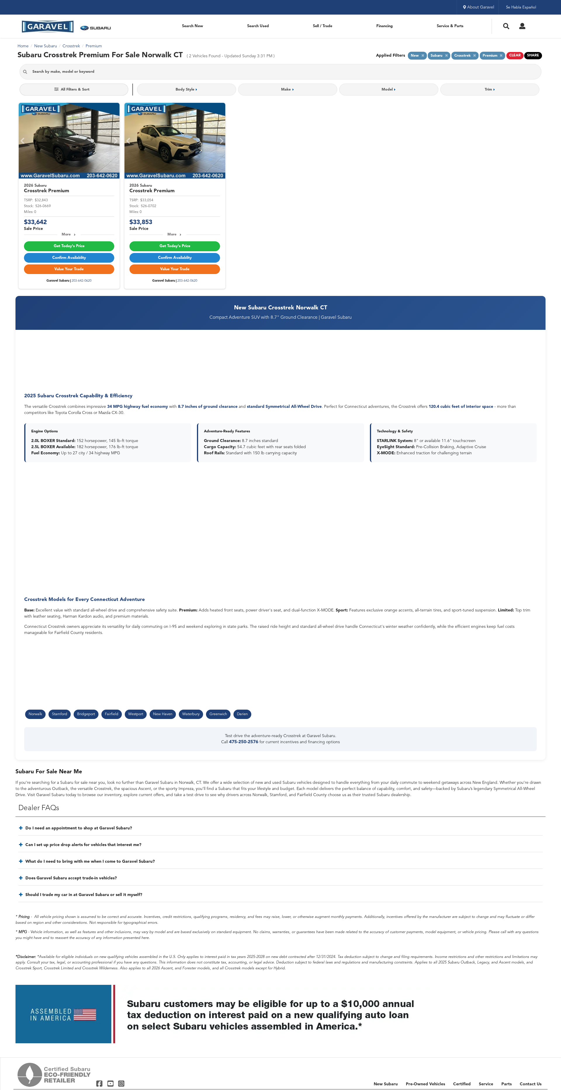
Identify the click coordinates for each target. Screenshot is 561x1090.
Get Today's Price (69, 246)
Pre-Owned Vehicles (425, 1084)
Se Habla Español (521, 7)
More (66, 234)
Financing (384, 26)
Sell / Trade (322, 26)
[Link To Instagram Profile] (121, 1083)
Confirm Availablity (69, 258)
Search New (192, 26)
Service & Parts (450, 26)
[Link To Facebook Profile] (100, 1083)
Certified (462, 1084)
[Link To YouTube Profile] (110, 1083)
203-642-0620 (81, 281)
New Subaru (386, 1084)
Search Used (258, 26)
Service (486, 1084)
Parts (506, 1084)
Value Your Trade (69, 269)
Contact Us (530, 1084)
